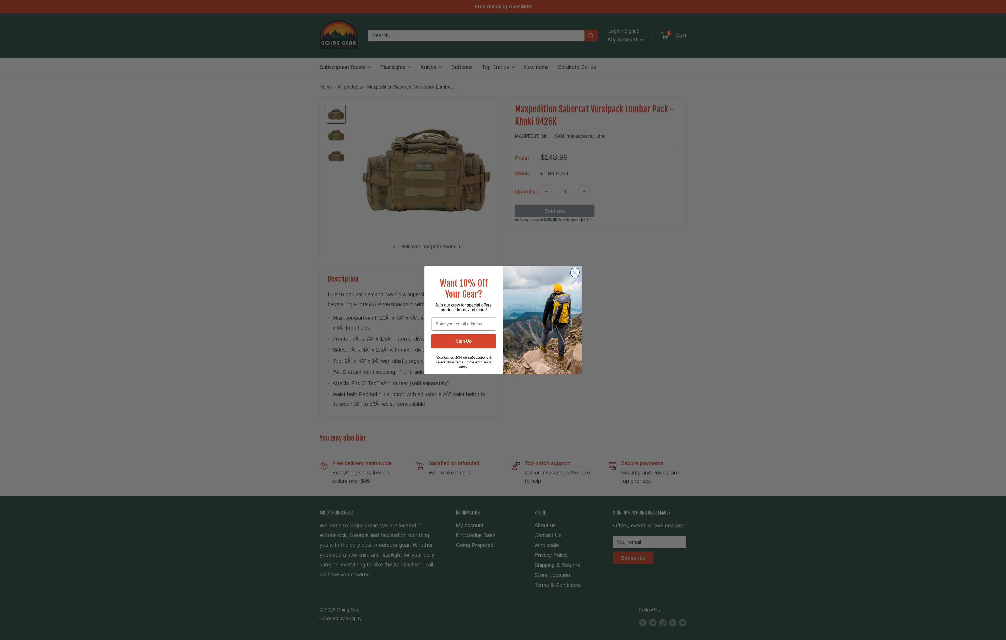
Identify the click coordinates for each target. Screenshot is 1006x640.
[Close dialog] (574, 272)
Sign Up (464, 341)
